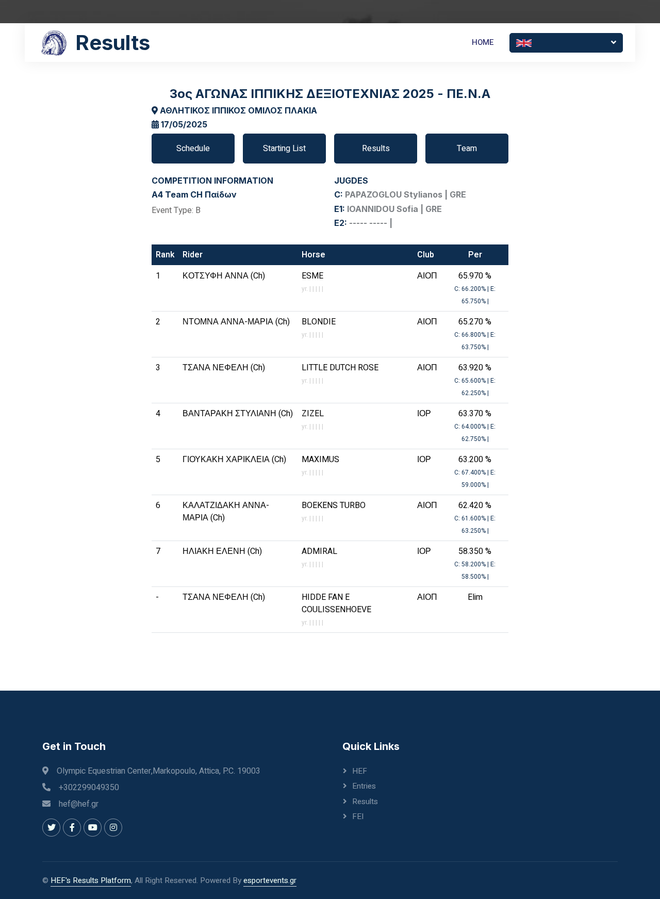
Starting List (284, 148)
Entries (364, 786)
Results (376, 148)
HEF (359, 771)
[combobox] (566, 43)
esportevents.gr (269, 880)
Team (467, 148)
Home (483, 42)
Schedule (193, 148)
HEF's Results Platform (91, 880)
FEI (358, 816)
